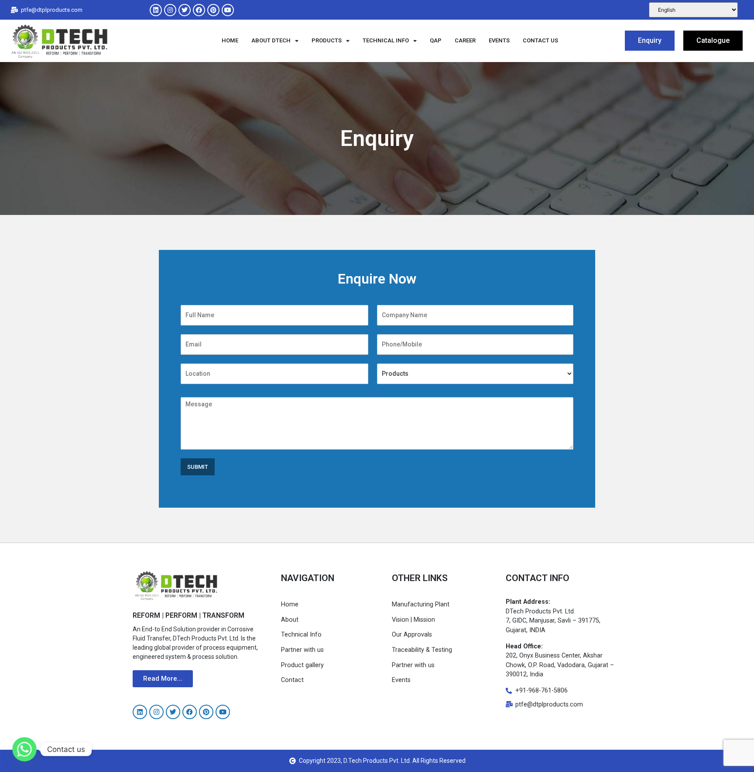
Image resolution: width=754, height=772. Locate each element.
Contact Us (540, 40)
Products (327, 40)
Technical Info (386, 40)
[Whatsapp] (24, 749)
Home (230, 40)
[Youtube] (228, 10)
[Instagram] (170, 10)
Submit (197, 467)
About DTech (271, 40)
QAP (436, 40)
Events (499, 40)
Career (465, 40)
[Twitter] (184, 10)
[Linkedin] (156, 10)
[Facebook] (199, 10)
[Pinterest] (213, 10)
